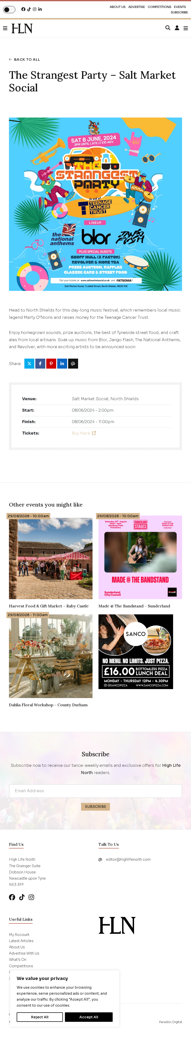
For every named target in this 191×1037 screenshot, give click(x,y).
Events (180, 7)
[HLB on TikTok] (22, 897)
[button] (7, 28)
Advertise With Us (24, 953)
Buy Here (81, 433)
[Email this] (73, 364)
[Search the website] (168, 28)
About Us (118, 7)
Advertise (136, 7)
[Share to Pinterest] (51, 364)
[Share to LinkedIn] (62, 364)
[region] (64, 998)
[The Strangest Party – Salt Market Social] (22, 28)
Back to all (27, 59)
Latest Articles (21, 941)
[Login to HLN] (177, 28)
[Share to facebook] (40, 364)
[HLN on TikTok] (29, 9)
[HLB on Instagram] (31, 897)
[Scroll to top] (179, 1025)
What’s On (17, 959)
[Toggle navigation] (186, 28)
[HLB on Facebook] (12, 897)
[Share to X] (29, 364)
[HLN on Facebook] (23, 9)
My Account (19, 934)
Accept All (88, 1017)
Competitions (159, 7)
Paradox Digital (170, 1022)
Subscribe (179, 12)
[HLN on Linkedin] (40, 9)
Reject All (39, 1017)
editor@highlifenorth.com (128, 859)
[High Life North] (117, 925)
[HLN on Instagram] (34, 9)
